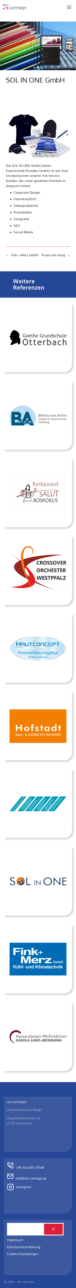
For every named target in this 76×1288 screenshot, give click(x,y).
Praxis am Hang (53, 255)
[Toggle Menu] (69, 7)
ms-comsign (17, 1101)
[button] (34, 67)
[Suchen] (53, 1229)
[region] (38, 46)
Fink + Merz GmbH (25, 255)
